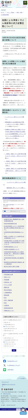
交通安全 (6, 305)
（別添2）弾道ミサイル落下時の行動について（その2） (15, 163)
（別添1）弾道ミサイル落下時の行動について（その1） (15, 156)
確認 (14, 350)
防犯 (5, 302)
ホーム (2, 12)
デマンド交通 (8, 284)
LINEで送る (10, 369)
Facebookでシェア (12, 361)
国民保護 (16, 187)
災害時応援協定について (11, 246)
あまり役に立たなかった (11, 328)
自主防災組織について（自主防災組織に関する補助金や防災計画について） (14, 228)
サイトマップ (5, 382)
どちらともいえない (10, 326)
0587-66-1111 (7, 393)
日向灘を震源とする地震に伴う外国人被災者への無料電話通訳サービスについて (14, 242)
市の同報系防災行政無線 (10, 95)
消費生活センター (9, 310)
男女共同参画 (8, 290)
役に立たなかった (9, 330)
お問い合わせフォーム (15, 211)
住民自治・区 (8, 282)
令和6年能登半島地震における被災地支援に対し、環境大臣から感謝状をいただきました (14, 253)
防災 (5, 297)
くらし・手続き (10, 12)
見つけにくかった (9, 346)
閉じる (19, 409)
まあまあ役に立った (10, 324)
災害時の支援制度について (11, 249)
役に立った (7, 322)
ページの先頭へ (22, 378)
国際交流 (6, 287)
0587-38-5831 (10, 204)
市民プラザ (7, 277)
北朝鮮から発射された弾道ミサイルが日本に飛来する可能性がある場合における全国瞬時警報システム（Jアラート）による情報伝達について (15, 134)
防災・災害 (19, 12)
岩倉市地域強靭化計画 (10, 223)
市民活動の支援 (8, 274)
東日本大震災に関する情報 (11, 266)
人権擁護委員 (8, 292)
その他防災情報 (5, 14)
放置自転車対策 (8, 308)
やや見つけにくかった (10, 344)
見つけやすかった (9, 338)
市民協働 (6, 279)
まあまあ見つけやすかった (11, 340)
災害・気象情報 (8, 300)
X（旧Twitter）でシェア (13, 365)
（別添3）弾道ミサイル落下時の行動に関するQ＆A (15, 171)
